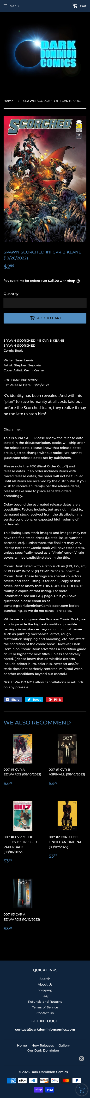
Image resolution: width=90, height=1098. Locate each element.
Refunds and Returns (45, 1001)
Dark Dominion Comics (49, 1072)
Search (45, 979)
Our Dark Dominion (43, 1050)
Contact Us (45, 1013)
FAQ (45, 996)
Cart (82, 6)
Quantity (11, 294)
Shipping (45, 990)
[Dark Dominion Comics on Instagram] (81, 1059)
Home (8, 101)
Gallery (64, 1045)
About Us (45, 984)
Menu (14, 6)
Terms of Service (45, 1007)
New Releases (42, 1045)
